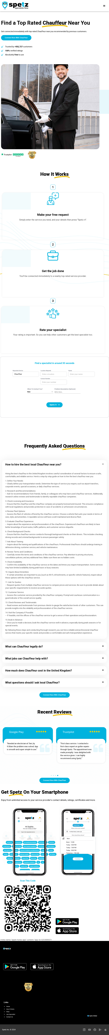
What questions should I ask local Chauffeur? (32, 682)
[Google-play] (100, 1029)
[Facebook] (94, 1029)
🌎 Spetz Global (92, 1016)
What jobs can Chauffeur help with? (26, 658)
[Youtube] (89, 1029)
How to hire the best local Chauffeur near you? (33, 464)
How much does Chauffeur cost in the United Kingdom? (38, 670)
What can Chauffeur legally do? (24, 646)
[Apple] (105, 1029)
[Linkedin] (84, 1029)
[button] (104, 5)
